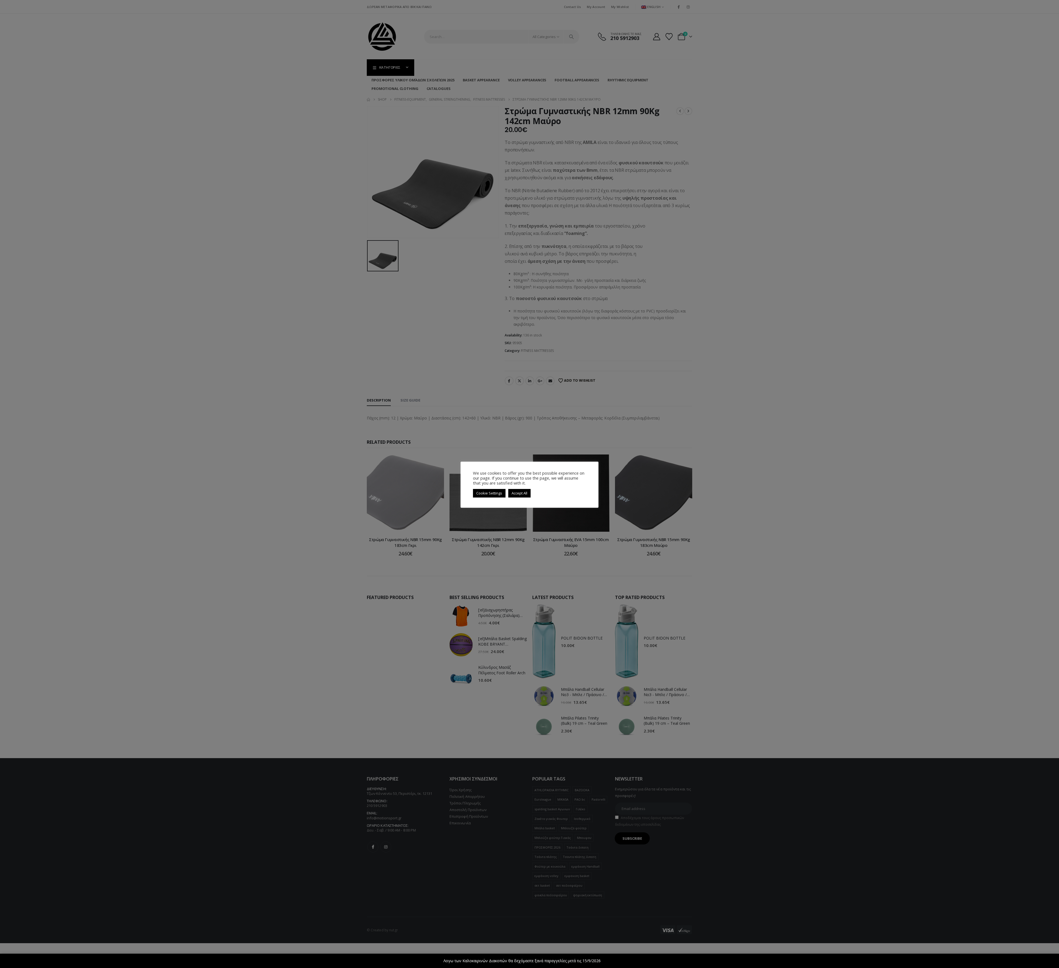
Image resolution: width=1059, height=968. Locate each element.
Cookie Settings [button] (489, 493)
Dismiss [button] (609, 960)
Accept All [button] (519, 493)
